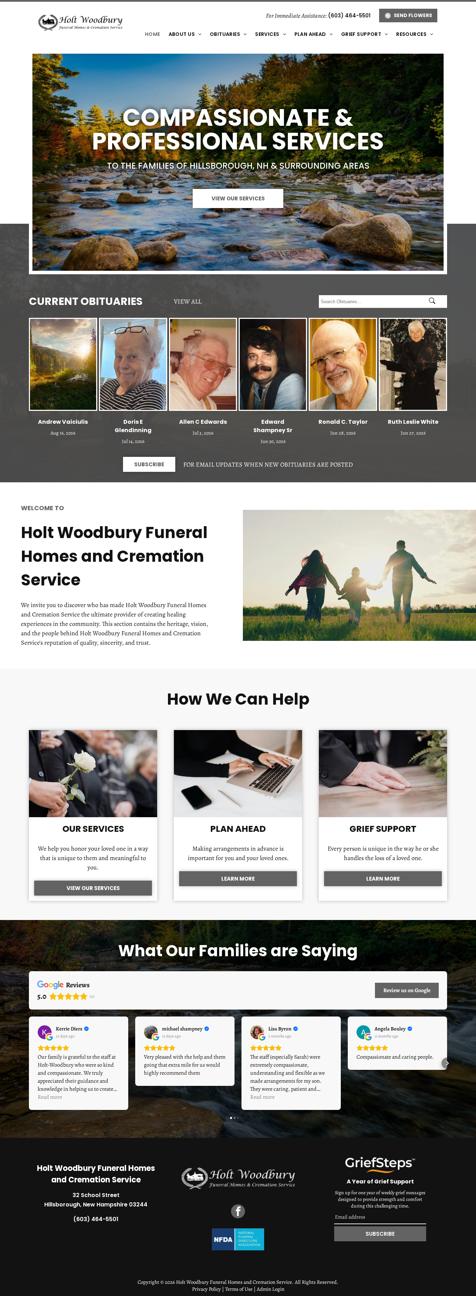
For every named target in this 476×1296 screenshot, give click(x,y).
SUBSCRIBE (380, 1233)
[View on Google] (45, 1032)
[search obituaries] (434, 302)
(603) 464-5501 (349, 15)
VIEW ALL (187, 301)
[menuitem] (152, 34)
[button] (28, 1063)
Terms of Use (239, 1289)
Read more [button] (50, 1097)
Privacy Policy (206, 1289)
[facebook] (238, 1212)
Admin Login (270, 1289)
